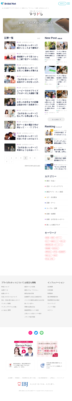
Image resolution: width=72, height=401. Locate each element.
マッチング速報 (6, 303)
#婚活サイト (54, 241)
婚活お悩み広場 (29, 293)
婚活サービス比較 (29, 286)
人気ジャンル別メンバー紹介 (33, 313)
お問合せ (52, 378)
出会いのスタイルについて (9, 296)
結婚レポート (5, 293)
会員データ (4, 290)
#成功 (52, 237)
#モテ (47, 241)
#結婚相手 (62, 252)
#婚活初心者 (49, 244)
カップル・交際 (51, 208)
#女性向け (55, 248)
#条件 (55, 255)
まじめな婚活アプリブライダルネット (11, 8)
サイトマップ (51, 303)
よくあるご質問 (6, 310)
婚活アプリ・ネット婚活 (54, 192)
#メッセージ (58, 244)
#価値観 (47, 248)
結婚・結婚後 (51, 214)
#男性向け (48, 252)
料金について (5, 286)
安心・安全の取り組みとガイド (10, 300)
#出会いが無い (49, 259)
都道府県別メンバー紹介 (31, 310)
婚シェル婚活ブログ (53, 225)
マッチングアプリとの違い (9, 307)
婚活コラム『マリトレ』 (28, 8)
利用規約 (50, 293)
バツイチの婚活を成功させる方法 (34, 300)
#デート (58, 237)
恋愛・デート (51, 203)
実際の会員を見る (29, 307)
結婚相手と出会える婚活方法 (33, 296)
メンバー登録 (51, 307)
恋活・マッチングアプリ (54, 186)
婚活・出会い (49, 84)
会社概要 (50, 286)
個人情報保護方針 (53, 296)
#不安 (55, 252)
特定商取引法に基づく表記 (29, 378)
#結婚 (47, 237)
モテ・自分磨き (51, 197)
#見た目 (62, 241)
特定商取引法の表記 (53, 300)
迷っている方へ (29, 303)
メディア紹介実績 (29, 317)
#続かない (48, 255)
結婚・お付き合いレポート (55, 219)
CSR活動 (50, 290)
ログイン (62, 3)
